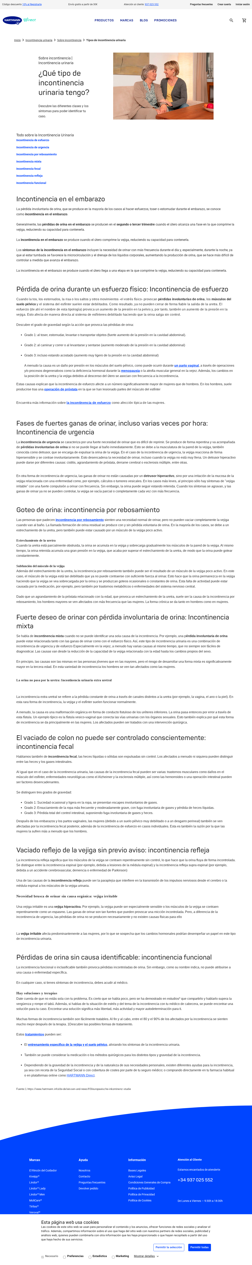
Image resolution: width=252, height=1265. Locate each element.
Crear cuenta (224, 4)
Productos (104, 20)
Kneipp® (34, 1176)
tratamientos (34, 1034)
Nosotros (84, 1170)
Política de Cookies (139, 1200)
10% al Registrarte (32, 4)
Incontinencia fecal (28, 168)
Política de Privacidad (141, 1194)
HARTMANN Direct (80, 1075)
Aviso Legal (135, 1176)
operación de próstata (60, 389)
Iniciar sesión (243, 4)
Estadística (100, 1256)
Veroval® (34, 1212)
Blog (144, 20)
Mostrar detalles (144, 1256)
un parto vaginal (186, 365)
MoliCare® (35, 1200)
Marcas (126, 20)
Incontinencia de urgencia (32, 147)
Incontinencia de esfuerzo (32, 140)
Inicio (17, 40)
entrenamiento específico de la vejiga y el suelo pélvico (67, 1045)
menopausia (130, 370)
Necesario (51, 1256)
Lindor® (34, 1182)
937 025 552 (152, 4)
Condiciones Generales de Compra (149, 1182)
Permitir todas (199, 1247)
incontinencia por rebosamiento (80, 520)
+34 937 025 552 (195, 1180)
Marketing (122, 1256)
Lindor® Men (37, 1194)
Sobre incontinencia (69, 40)
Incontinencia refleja (29, 175)
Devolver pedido (88, 1188)
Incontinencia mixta (28, 161)
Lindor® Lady (37, 1188)
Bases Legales (137, 1170)
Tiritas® (34, 1206)
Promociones (165, 20)
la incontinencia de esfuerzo (89, 402)
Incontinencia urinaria (38, 40)
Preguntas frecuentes (201, 4)
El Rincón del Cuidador (43, 1170)
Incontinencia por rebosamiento (36, 154)
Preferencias (75, 1256)
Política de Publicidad (141, 1188)
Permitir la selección (169, 1247)
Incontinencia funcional (31, 183)
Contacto (84, 1176)
